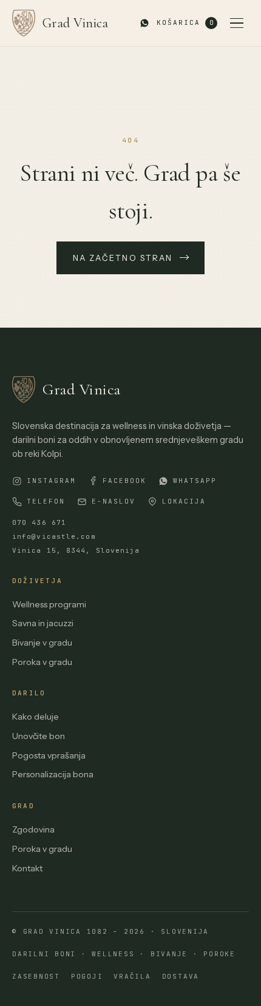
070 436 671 (39, 522)
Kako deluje (35, 716)
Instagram (51, 480)
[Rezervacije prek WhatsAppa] (144, 23)
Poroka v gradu (42, 662)
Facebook (124, 480)
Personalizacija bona (52, 774)
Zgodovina (33, 829)
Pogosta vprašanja (49, 755)
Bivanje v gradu (42, 642)
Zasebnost (36, 976)
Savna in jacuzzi (42, 623)
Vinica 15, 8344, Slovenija (76, 550)
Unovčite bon (38, 736)
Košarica (185, 22)
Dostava (180, 976)
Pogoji (87, 976)
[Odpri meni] (237, 23)
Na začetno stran (122, 258)
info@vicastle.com (54, 536)
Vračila (132, 976)
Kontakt (27, 868)
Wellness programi (49, 604)
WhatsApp (195, 480)
